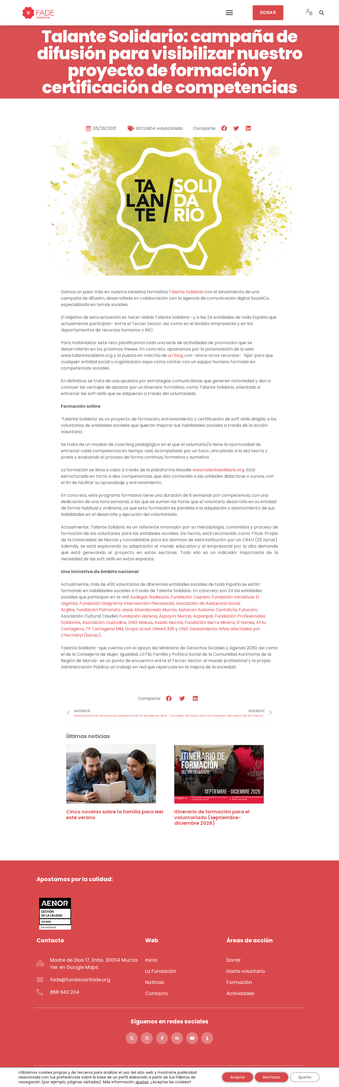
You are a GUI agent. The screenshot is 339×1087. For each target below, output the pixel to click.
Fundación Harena (138, 616)
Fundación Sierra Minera (210, 622)
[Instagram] (147, 1038)
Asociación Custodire (104, 622)
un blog (175, 355)
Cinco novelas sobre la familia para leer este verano (115, 814)
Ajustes (304, 1077)
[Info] (207, 1038)
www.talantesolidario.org (218, 470)
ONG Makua (140, 622)
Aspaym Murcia (175, 616)
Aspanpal (203, 616)
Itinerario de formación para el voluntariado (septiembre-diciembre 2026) (211, 817)
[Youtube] (192, 1038)
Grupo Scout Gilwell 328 (149, 629)
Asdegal (138, 597)
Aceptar (237, 1077)
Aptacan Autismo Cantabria (207, 610)
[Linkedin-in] (177, 1038)
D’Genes (245, 622)
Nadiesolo (159, 597)
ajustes (142, 1082)
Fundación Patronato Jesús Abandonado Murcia (126, 610)
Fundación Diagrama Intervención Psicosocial (126, 603)
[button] (229, 13)
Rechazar (271, 1077)
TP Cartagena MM (104, 629)
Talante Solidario (186, 292)
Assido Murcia (168, 622)
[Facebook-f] (162, 1038)
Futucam (248, 610)
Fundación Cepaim (190, 597)
